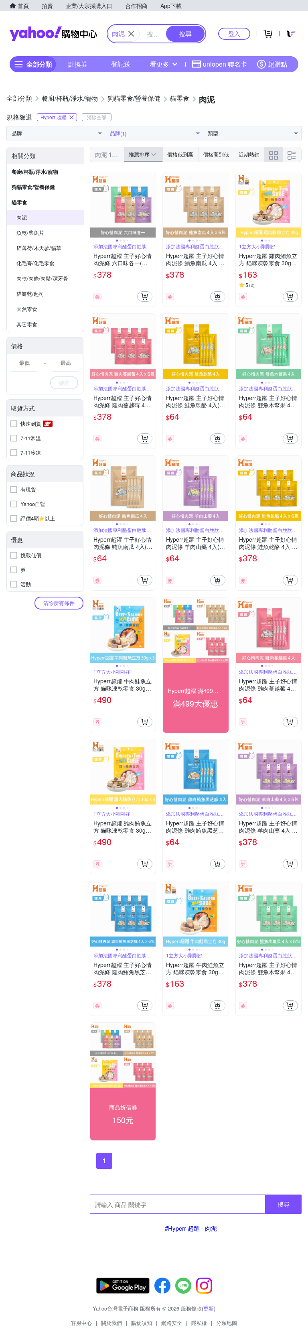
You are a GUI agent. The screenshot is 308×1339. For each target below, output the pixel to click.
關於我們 (111, 1323)
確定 (64, 382)
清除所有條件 (59, 603)
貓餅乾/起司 (30, 293)
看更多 (159, 64)
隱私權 (199, 1323)
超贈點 (277, 64)
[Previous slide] (95, 205)
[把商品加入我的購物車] (144, 296)
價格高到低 (216, 154)
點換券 (77, 64)
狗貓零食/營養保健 (33, 187)
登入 (234, 33)
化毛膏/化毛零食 (35, 263)
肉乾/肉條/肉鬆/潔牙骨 (42, 278)
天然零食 (26, 309)
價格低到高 (180, 154)
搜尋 (284, 1204)
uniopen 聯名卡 (225, 64)
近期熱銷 (249, 154)
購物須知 (141, 1323)
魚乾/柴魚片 (30, 232)
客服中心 (81, 1323)
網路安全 (171, 1323)
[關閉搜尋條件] (131, 34)
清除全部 (96, 117)
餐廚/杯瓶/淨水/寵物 (35, 171)
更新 (208, 1308)
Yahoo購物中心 (53, 33)
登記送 (120, 64)
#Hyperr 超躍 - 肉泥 (191, 1228)
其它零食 (26, 324)
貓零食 (19, 202)
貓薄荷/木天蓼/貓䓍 (38, 248)
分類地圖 (226, 1323)
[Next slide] (150, 205)
